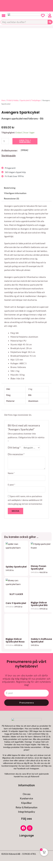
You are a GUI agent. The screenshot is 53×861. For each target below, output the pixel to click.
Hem (3, 100)
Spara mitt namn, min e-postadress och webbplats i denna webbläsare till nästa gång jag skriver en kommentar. (25, 500)
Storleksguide (8, 155)
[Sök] (50, 22)
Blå (29, 395)
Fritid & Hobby (13, 100)
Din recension (16, 454)
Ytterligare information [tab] (15, 193)
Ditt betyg (14, 447)
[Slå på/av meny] (4, 16)
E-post (11, 484)
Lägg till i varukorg (25, 141)
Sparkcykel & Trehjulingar (30, 100)
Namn (11, 473)
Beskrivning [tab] (9, 188)
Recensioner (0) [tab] (11, 198)
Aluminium (33, 401)
